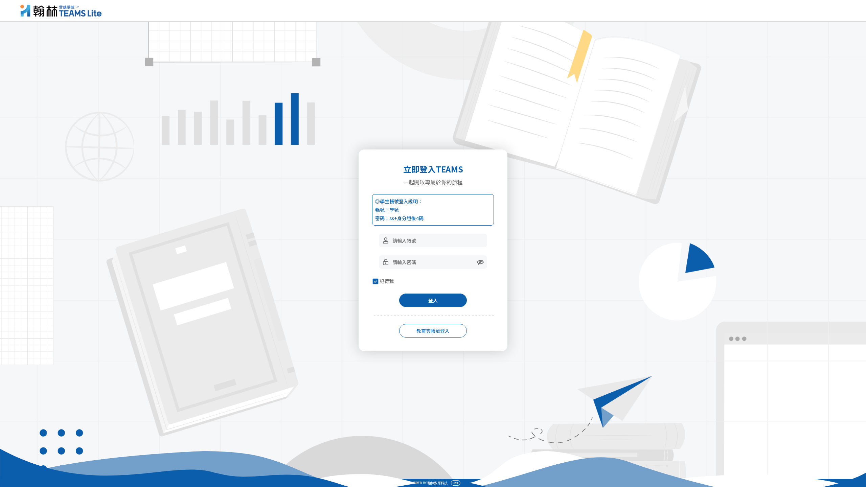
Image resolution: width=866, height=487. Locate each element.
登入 (433, 300)
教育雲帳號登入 (433, 330)
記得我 (387, 281)
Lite (456, 483)
